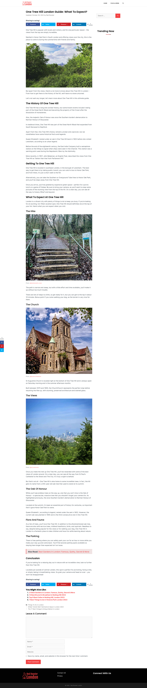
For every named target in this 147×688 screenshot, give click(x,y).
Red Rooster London (76, 685)
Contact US (61, 673)
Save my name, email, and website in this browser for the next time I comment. (58, 656)
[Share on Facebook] (2, 342)
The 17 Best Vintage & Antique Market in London (43, 609)
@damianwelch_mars (36, 283)
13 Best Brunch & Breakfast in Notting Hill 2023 (47, 595)
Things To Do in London (36, 605)
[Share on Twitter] (2, 350)
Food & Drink (115, 3)
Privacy (60, 676)
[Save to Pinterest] (2, 346)
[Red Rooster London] (27, 3)
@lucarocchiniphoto (35, 376)
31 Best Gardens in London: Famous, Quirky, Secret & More (52, 593)
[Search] (117, 16)
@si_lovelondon (34, 467)
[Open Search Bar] (123, 3)
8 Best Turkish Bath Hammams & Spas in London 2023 (46, 607)
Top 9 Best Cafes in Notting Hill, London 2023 (47, 597)
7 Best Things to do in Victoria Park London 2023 (48, 600)
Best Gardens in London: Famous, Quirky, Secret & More (64, 552)
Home (105, 3)
